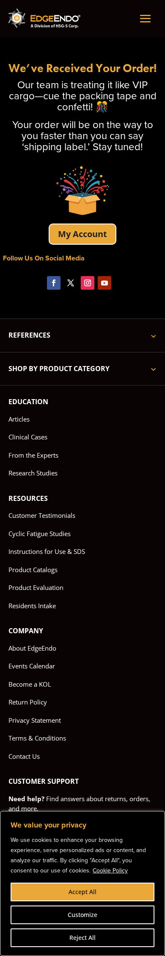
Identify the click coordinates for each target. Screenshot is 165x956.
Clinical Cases (27, 437)
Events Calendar (31, 666)
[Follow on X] (70, 283)
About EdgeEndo (32, 648)
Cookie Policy (110, 870)
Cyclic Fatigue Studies (39, 533)
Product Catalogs (33, 569)
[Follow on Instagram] (87, 283)
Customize (82, 915)
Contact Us (24, 756)
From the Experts (33, 455)
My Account (82, 234)
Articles (19, 419)
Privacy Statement (34, 720)
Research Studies (33, 473)
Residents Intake (32, 605)
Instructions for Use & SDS (46, 551)
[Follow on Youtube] (104, 283)
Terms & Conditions (37, 738)
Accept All (82, 892)
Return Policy (27, 702)
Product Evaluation (35, 587)
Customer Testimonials (41, 515)
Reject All (82, 938)
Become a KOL (29, 684)
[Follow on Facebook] (53, 283)
